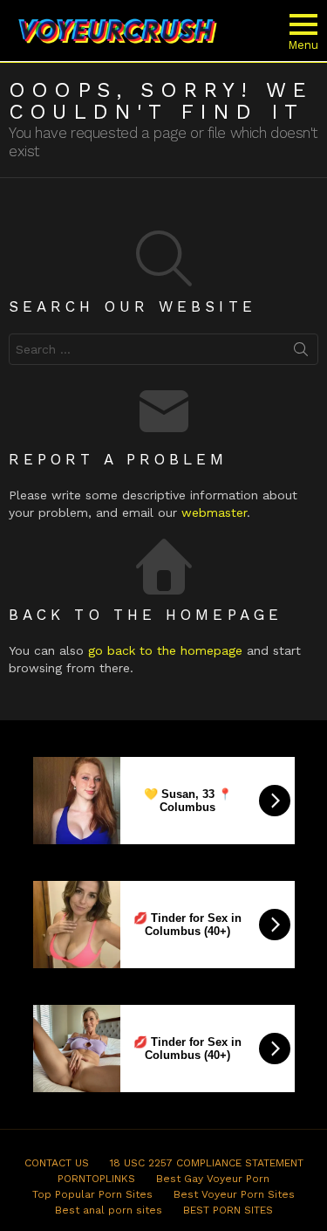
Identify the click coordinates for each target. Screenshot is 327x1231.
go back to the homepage (165, 650)
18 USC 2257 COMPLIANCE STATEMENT (206, 1163)
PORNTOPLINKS (96, 1179)
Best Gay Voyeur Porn (212, 1179)
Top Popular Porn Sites (92, 1194)
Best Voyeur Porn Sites (234, 1194)
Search (300, 353)
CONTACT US (56, 1163)
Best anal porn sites (108, 1210)
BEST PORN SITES (228, 1210)
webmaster (214, 512)
